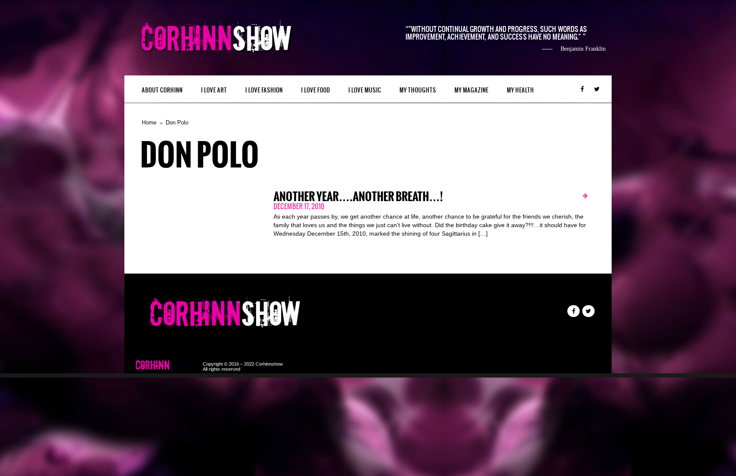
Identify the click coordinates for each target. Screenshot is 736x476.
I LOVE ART (214, 90)
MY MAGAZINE (471, 90)
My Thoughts (418, 90)
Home (149, 122)
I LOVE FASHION (264, 90)
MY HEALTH (520, 90)
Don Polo (177, 122)
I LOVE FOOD (315, 90)
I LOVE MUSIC (364, 90)
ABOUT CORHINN (162, 90)
